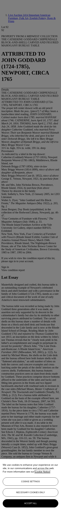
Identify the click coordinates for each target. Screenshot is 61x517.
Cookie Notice (42, 471)
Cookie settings (30, 481)
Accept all (30, 503)
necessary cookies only (30, 492)
